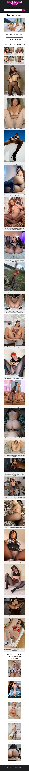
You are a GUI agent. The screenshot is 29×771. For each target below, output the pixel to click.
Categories (19, 7)
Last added (12, 7)
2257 (21, 767)
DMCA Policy (16, 767)
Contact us (9, 767)
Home (6, 7)
